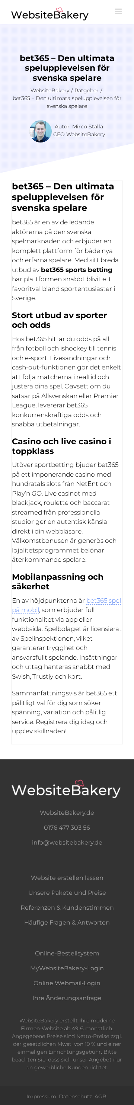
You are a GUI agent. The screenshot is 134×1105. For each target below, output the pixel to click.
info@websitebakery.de (67, 842)
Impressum (41, 1096)
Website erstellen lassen (67, 877)
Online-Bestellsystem (67, 953)
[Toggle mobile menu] (119, 11)
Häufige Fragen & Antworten (67, 922)
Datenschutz (75, 1096)
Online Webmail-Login (67, 983)
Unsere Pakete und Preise (67, 892)
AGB (100, 1096)
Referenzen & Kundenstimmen (67, 907)
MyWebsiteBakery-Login (67, 968)
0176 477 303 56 (67, 827)
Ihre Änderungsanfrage (67, 998)
